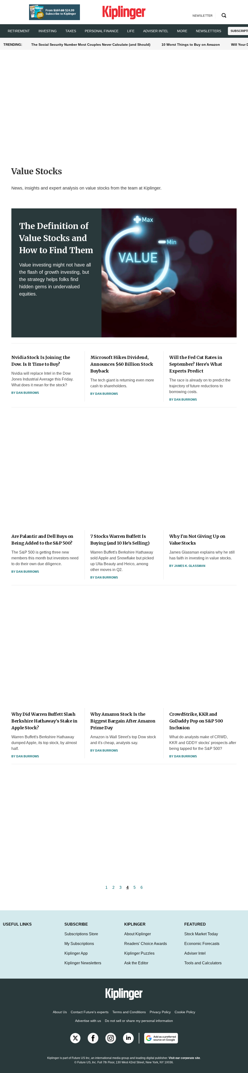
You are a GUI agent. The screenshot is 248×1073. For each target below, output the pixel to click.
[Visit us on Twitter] (75, 1038)
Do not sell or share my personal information (139, 1021)
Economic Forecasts (201, 944)
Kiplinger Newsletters (82, 963)
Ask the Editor (136, 963)
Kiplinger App (76, 953)
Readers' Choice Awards (145, 944)
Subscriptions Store (81, 934)
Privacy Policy (160, 1012)
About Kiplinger (137, 934)
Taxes (70, 31)
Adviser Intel (155, 31)
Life (130, 31)
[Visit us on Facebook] (93, 1038)
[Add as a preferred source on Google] (158, 1038)
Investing (48, 31)
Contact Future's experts (89, 1012)
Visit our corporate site (184, 1058)
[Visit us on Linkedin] (128, 1038)
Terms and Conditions (129, 1012)
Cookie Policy (185, 1012)
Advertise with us (88, 1021)
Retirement (19, 31)
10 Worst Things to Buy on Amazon (191, 44)
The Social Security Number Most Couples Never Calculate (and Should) (90, 44)
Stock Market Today (201, 934)
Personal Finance (101, 31)
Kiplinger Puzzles (139, 953)
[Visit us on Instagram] (110, 1038)
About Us (60, 1012)
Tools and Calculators (203, 963)
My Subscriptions (79, 944)
